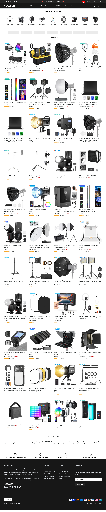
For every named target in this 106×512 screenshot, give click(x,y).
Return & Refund (48, 474)
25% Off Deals (52, 33)
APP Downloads (63, 471)
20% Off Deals (39, 33)
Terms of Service (98, 503)
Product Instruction (64, 476)
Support (73, 6)
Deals (66, 6)
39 (53, 436)
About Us (46, 469)
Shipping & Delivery (49, 471)
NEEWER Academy (49, 476)
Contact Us (62, 469)
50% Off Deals (92, 33)
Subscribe (80, 484)
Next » (58, 436)
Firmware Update (64, 474)
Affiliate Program (49, 478)
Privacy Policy (89, 503)
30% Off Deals (66, 33)
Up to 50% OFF (59, 1)
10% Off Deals (14, 33)
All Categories (34, 6)
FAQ (60, 478)
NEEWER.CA (10, 503)
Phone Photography (46, 6)
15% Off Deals (27, 33)
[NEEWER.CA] (9, 6)
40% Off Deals (79, 33)
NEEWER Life (59, 6)
